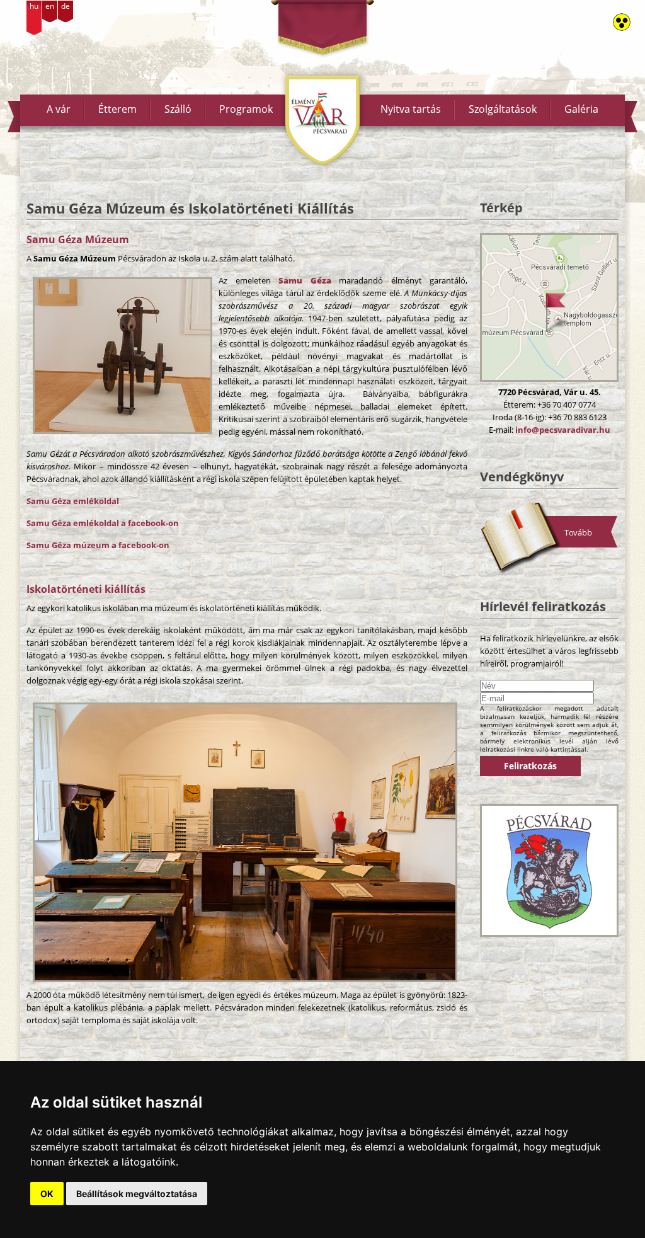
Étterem (117, 109)
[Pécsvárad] (549, 870)
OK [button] (47, 1193)
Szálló (177, 109)
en (49, 6)
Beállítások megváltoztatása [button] (136, 1193)
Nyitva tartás (410, 109)
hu (34, 6)
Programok (246, 109)
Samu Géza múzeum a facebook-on (97, 545)
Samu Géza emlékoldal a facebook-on (102, 523)
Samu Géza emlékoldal (72, 501)
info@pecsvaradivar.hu (562, 429)
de (65, 6)
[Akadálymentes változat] (621, 22)
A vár (59, 109)
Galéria (581, 109)
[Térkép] (549, 307)
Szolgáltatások (503, 109)
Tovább (578, 532)
